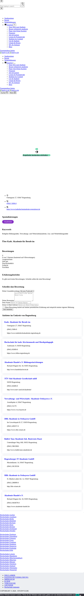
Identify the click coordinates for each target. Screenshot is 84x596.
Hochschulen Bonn (6, 525)
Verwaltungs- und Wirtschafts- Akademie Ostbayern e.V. (28, 399)
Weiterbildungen (10, 60)
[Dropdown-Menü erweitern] (14, 63)
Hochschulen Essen (7, 540)
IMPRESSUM (9, 579)
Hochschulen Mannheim (8, 556)
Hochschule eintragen (11, 587)
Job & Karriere (14, 73)
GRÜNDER (8, 585)
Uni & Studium (14, 79)
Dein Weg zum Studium (17, 65)
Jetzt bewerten (7, 309)
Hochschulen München (8, 560)
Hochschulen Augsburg (8, 517)
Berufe (6, 58)
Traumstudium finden (7, 88)
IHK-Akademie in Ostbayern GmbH (19, 419)
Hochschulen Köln (6, 550)
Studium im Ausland (16, 77)
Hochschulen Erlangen (8, 538)
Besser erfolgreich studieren (18, 67)
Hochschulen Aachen (7, 515)
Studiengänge (9, 56)
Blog (10, 85)
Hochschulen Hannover (8, 546)
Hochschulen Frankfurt (8, 542)
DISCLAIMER (9, 575)
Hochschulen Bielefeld (8, 521)
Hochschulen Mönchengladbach (11, 558)
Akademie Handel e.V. (13, 495)
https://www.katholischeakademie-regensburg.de (23, 209)
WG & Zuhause (14, 83)
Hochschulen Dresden (7, 531)
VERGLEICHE (10, 583)
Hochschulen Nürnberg (8, 564)
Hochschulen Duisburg (8, 534)
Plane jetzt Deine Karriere (18, 69)
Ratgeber (10, 63)
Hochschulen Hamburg (8, 544)
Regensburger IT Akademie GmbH (19, 459)
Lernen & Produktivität (17, 75)
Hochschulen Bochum (7, 523)
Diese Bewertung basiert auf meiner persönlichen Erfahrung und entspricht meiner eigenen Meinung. (39, 307)
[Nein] (80, 595)
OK (77, 595)
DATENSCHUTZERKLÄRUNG (16, 577)
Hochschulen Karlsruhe (8, 548)
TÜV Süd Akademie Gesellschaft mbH (20, 378)
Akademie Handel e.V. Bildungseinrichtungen (23, 362)
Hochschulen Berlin (7, 519)
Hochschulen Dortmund (8, 529)
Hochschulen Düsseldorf (8, 536)
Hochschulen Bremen (7, 527)
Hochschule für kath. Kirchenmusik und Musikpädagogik (28, 342)
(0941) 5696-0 (12, 203)
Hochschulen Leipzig (7, 554)
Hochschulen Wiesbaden (8, 568)
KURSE (7, 581)
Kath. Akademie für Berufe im (17, 322)
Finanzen (12, 71)
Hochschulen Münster (7, 562)
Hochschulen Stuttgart (7, 566)
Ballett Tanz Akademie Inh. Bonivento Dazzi (23, 439)
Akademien (8, 222)
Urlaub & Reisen (14, 81)
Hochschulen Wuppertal (8, 570)
